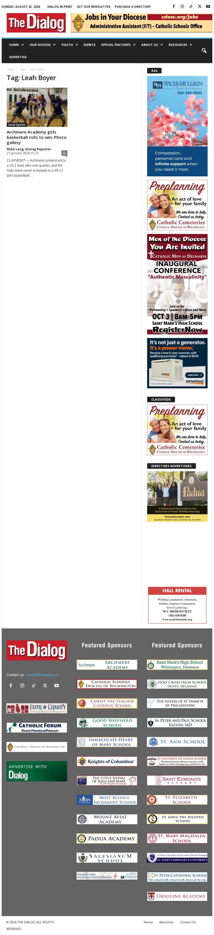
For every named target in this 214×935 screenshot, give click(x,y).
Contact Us (188, 922)
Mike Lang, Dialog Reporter (29, 149)
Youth (67, 45)
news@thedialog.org (42, 675)
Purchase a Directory (133, 7)
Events (90, 45)
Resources (178, 45)
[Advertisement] (177, 553)
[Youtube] (208, 7)
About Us (149, 45)
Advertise (17, 57)
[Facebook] (173, 7)
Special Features (116, 45)
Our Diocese (40, 45)
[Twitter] (199, 7)
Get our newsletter (93, 7)
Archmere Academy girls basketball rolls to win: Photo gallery (37, 137)
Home (14, 45)
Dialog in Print (59, 7)
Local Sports (17, 125)
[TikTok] (191, 7)
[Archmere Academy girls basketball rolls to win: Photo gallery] (37, 107)
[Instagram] (182, 7)
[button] (204, 51)
